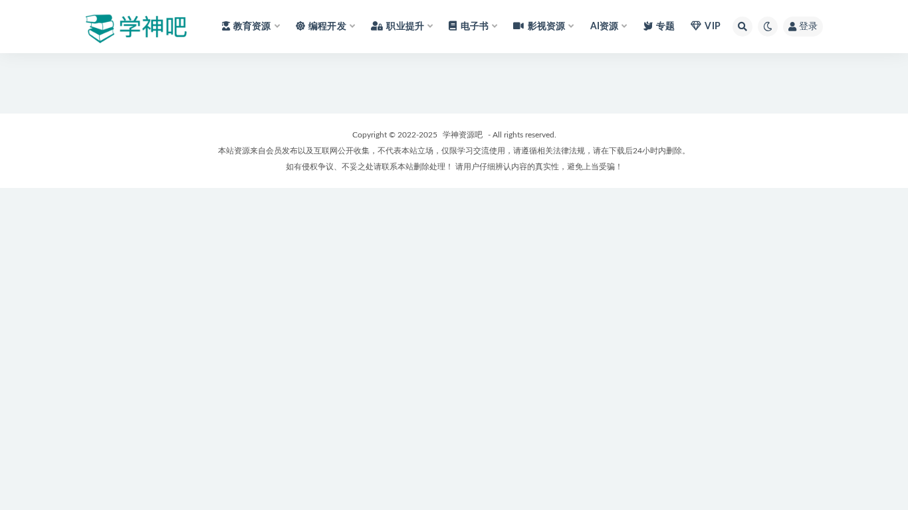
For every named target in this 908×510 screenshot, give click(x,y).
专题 (665, 26)
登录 (808, 26)
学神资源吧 (463, 135)
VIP (713, 26)
